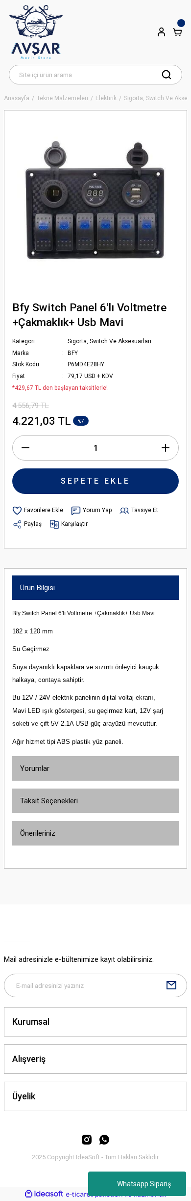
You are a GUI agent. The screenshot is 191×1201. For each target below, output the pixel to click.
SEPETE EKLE (95, 481)
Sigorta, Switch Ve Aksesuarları (109, 341)
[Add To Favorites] (37, 511)
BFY (73, 353)
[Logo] (36, 32)
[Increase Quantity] (165, 448)
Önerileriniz (37, 833)
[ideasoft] (44, 1194)
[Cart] (177, 32)
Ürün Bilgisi (37, 587)
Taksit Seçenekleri (49, 800)
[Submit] (171, 985)
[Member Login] (162, 32)
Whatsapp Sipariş (144, 1184)
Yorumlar (34, 768)
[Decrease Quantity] (25, 448)
